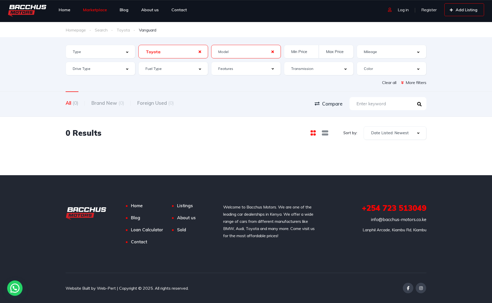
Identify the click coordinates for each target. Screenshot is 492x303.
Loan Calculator (147, 229)
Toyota (123, 30)
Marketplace (95, 9)
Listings (185, 205)
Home (64, 9)
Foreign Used (155, 103)
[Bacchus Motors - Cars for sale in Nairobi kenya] (28, 9)
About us (150, 9)
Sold (181, 229)
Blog (124, 9)
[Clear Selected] (199, 51)
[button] (15, 288)
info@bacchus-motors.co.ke (398, 219)
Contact (179, 9)
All (72, 103)
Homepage (76, 30)
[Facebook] (408, 288)
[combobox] (100, 51)
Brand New (107, 103)
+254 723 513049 (394, 208)
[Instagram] (421, 288)
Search (101, 30)
